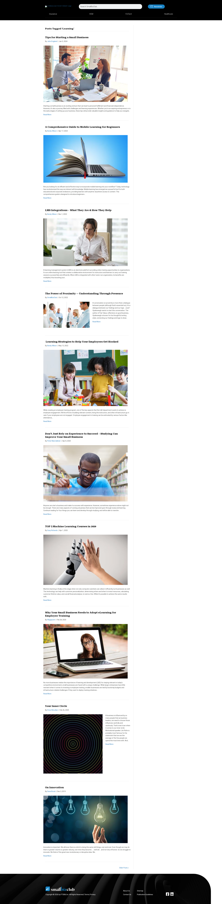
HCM (91, 14)
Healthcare (168, 14)
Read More (47, 115)
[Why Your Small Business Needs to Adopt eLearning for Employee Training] (85, 651)
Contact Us (127, 894)
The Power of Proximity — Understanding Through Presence (84, 293)
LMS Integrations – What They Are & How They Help (78, 210)
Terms (86, 894)
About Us (126, 891)
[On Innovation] (85, 819)
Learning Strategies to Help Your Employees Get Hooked (81, 341)
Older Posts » (124, 868)
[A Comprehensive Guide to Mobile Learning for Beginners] (85, 159)
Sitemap (140, 891)
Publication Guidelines (145, 894)
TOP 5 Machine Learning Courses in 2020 (70, 526)
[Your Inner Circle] (73, 744)
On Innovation (54, 787)
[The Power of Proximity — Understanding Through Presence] (66, 315)
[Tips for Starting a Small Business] (85, 74)
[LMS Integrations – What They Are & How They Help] (85, 242)
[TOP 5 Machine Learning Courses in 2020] (85, 560)
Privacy (93, 894)
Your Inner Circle (56, 706)
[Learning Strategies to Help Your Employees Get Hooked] (85, 378)
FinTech (129, 14)
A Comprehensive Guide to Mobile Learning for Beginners (82, 127)
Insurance (53, 14)
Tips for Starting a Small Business (66, 37)
